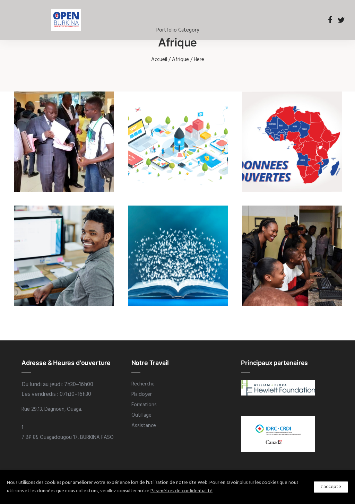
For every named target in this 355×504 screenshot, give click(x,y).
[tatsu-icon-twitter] (341, 20)
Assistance (143, 426)
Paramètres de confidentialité (181, 491)
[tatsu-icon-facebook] (330, 20)
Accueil (159, 59)
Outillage (141, 415)
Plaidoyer (141, 394)
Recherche (143, 384)
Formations (144, 405)
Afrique (180, 59)
